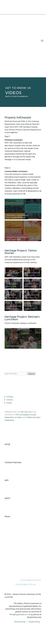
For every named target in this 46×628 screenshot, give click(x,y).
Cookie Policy (34, 622)
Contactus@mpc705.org (30, 580)
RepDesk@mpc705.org (26, 584)
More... (8, 516)
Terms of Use (19, 622)
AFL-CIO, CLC (26, 412)
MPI (6, 480)
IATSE (7, 444)
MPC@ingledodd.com (18, 614)
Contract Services (13, 462)
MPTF (7, 498)
